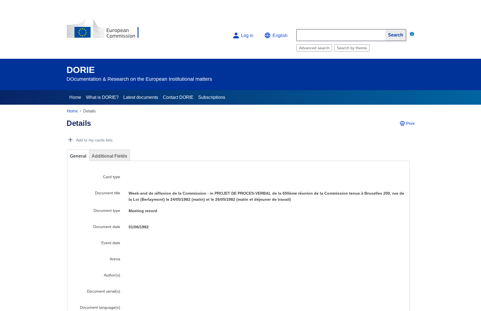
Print (410, 123)
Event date (110, 243)
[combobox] (341, 35)
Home (75, 97)
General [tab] (78, 156)
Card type (111, 177)
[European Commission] (107, 31)
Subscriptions (211, 97)
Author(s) (112, 275)
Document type (107, 210)
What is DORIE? (102, 97)
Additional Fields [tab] (109, 156)
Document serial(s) (103, 291)
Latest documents (140, 97)
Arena (115, 259)
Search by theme (352, 48)
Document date (106, 226)
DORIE (81, 70)
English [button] (280, 35)
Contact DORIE (178, 97)
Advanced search (314, 48)
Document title (107, 193)
